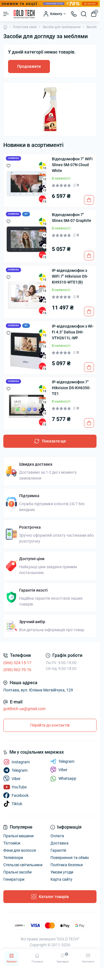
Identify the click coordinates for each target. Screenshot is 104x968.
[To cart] (89, 200)
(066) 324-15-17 (17, 662)
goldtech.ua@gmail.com (24, 708)
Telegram (66, 761)
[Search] (84, 14)
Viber (63, 770)
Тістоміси (11, 843)
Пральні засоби (17, 872)
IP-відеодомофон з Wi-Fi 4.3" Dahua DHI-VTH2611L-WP (73, 332)
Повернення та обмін (69, 857)
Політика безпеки (66, 865)
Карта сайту (61, 879)
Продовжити (29, 66)
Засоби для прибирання (61, 27)
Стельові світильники (22, 865)
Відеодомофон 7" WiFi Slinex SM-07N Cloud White (72, 165)
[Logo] (24, 14)
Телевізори (13, 857)
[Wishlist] (8, 165)
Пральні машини (18, 836)
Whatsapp (67, 778)
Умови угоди (61, 872)
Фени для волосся (19, 850)
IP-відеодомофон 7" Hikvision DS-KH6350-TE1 (71, 388)
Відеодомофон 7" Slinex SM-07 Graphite (71, 217)
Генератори (13, 879)
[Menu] (6, 14)
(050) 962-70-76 (17, 669)
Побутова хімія (25, 27)
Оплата (57, 836)
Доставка (59, 843)
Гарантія (58, 850)
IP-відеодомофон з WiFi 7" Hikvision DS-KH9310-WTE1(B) (70, 276)
